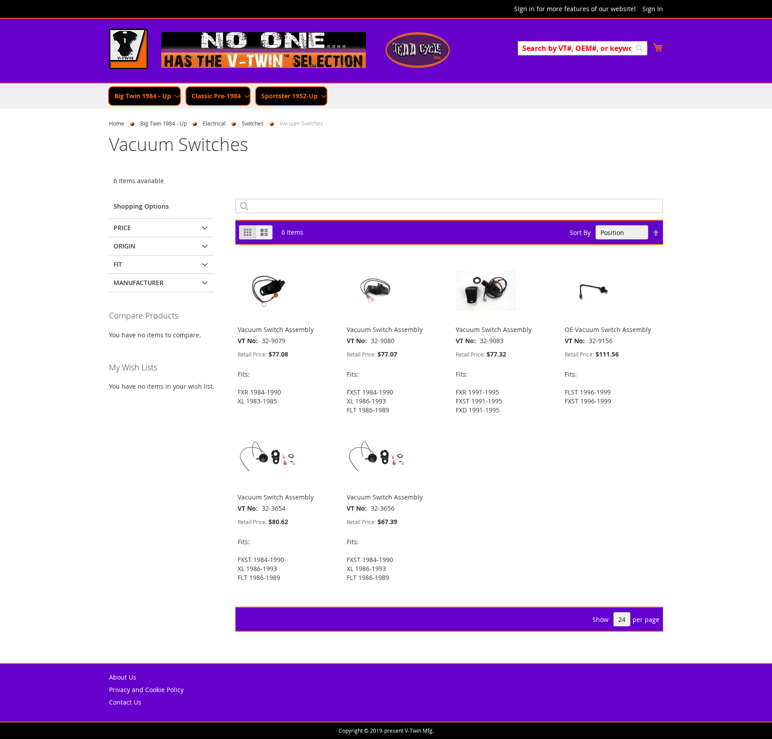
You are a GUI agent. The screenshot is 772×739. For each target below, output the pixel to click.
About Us (122, 677)
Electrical (214, 123)
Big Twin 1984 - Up (163, 123)
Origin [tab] (124, 246)
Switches (253, 123)
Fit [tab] (117, 264)
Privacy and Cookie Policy (146, 689)
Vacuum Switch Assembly (276, 329)
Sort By (580, 232)
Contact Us (125, 702)
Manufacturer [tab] (138, 282)
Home (116, 123)
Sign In (652, 8)
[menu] (386, 96)
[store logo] (128, 50)
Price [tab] (122, 227)
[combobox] (582, 48)
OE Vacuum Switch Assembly (608, 329)
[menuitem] (144, 96)
